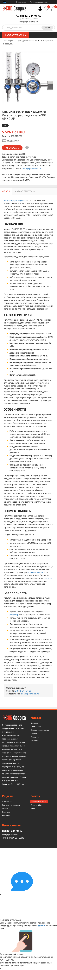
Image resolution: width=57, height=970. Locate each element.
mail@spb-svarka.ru (28, 21)
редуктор (14, 614)
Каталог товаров (14, 35)
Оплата (34, 734)
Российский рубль (39, 802)
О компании (21, 2)
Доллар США (36, 805)
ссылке (41, 926)
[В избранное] (27, 147)
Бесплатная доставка (39, 2)
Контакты (35, 741)
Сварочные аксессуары (31, 111)
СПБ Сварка (8, 41)
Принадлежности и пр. (27, 41)
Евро (33, 809)
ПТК (4, 125)
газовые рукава (35, 572)
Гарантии (35, 737)
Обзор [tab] (6, 191)
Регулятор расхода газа (15, 200)
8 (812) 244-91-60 (43, 165)
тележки (48, 578)
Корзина (34, 723)
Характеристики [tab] (25, 191)
